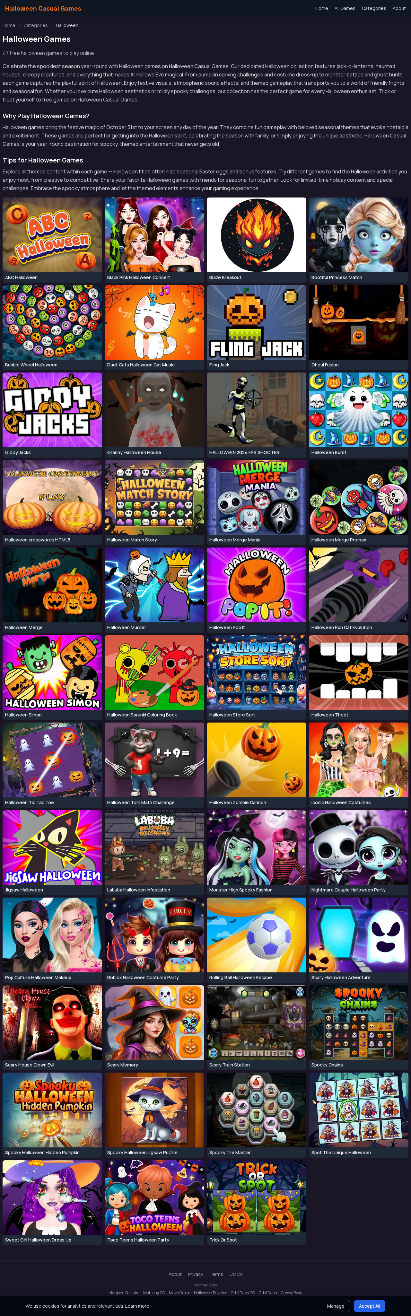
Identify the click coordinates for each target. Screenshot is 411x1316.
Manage (336, 1306)
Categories (374, 8)
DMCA (236, 1274)
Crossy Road (291, 1292)
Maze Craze (179, 1292)
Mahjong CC (154, 1292)
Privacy (195, 1274)
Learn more (137, 1306)
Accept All (369, 1306)
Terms (216, 1274)
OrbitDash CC (243, 1292)
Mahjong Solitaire (124, 1292)
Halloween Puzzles (210, 1292)
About (399, 8)
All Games (345, 8)
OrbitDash (268, 1292)
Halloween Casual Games (43, 8)
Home (321, 8)
